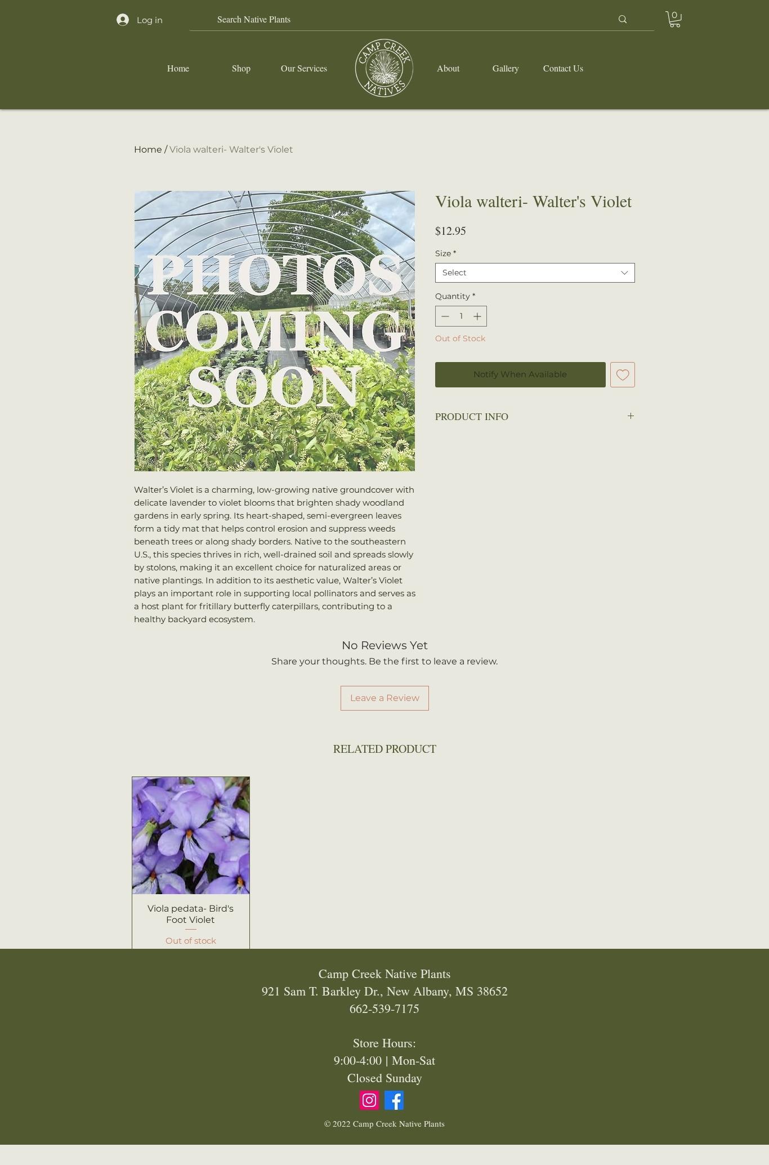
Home (148, 149)
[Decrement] (444, 316)
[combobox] (535, 273)
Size (445, 253)
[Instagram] (369, 1100)
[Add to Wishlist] (623, 374)
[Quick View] (190, 835)
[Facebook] (394, 1100)
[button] (675, 19)
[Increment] (478, 316)
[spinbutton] (461, 316)
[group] (384, 865)
